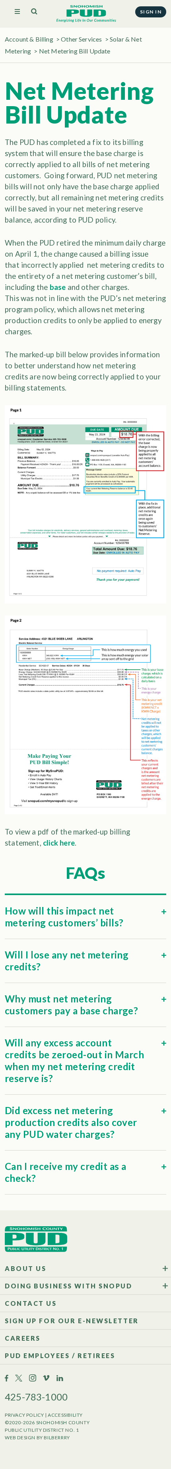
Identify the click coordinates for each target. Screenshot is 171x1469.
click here (59, 842)
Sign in (150, 12)
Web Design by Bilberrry (37, 1437)
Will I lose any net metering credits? (66, 960)
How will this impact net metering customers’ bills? (64, 916)
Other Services (81, 39)
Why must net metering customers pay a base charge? (71, 1004)
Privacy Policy (24, 1415)
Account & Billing (29, 39)
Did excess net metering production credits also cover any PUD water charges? (71, 1122)
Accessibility (65, 1415)
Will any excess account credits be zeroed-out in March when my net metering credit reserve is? (74, 1060)
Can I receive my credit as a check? (65, 1172)
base (58, 287)
